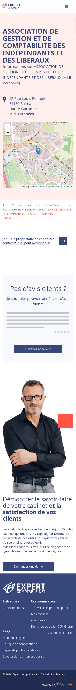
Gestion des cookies (59, 633)
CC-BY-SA (67, 186)
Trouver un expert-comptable (31, 205)
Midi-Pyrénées (61, 205)
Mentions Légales (14, 638)
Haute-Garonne (12, 209)
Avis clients (38, 620)
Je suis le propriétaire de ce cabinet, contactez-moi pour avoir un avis (29, 241)
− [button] (8, 132)
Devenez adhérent (38, 349)
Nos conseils (39, 614)
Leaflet (21, 186)
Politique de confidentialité (20, 644)
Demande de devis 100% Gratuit (52, 626)
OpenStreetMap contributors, (49, 186)
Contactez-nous (13, 608)
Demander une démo (28, 566)
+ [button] (8, 127)
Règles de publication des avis (22, 650)
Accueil (7, 205)
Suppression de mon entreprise (23, 656)
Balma (28, 209)
